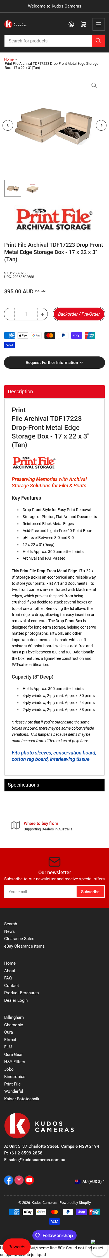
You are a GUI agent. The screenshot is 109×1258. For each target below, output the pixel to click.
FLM (8, 1046)
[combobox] (54, 41)
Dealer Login (16, 1000)
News (9, 931)
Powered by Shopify (75, 1203)
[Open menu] (99, 24)
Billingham (14, 1017)
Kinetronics (14, 1076)
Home (9, 59)
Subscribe (90, 891)
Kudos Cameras (44, 1203)
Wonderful (13, 1091)
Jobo (9, 1069)
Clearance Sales (19, 938)
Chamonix (13, 1024)
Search (10, 923)
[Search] (98, 41)
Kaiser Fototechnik (21, 1098)
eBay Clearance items (24, 946)
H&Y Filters (14, 1061)
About (9, 970)
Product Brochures (21, 992)
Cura (8, 1032)
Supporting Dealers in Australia (48, 829)
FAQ (8, 978)
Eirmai (10, 1039)
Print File (12, 1084)
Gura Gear (13, 1054)
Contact (11, 985)
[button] (34, 462)
